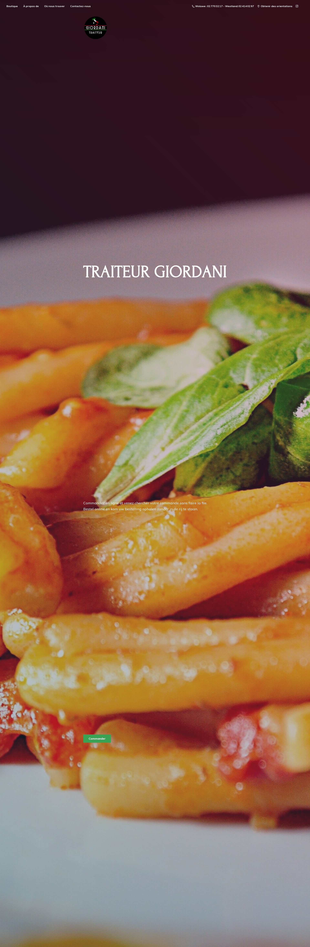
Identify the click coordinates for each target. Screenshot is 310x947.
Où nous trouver (54, 6)
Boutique (12, 6)
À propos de (31, 6)
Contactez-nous (80, 6)
